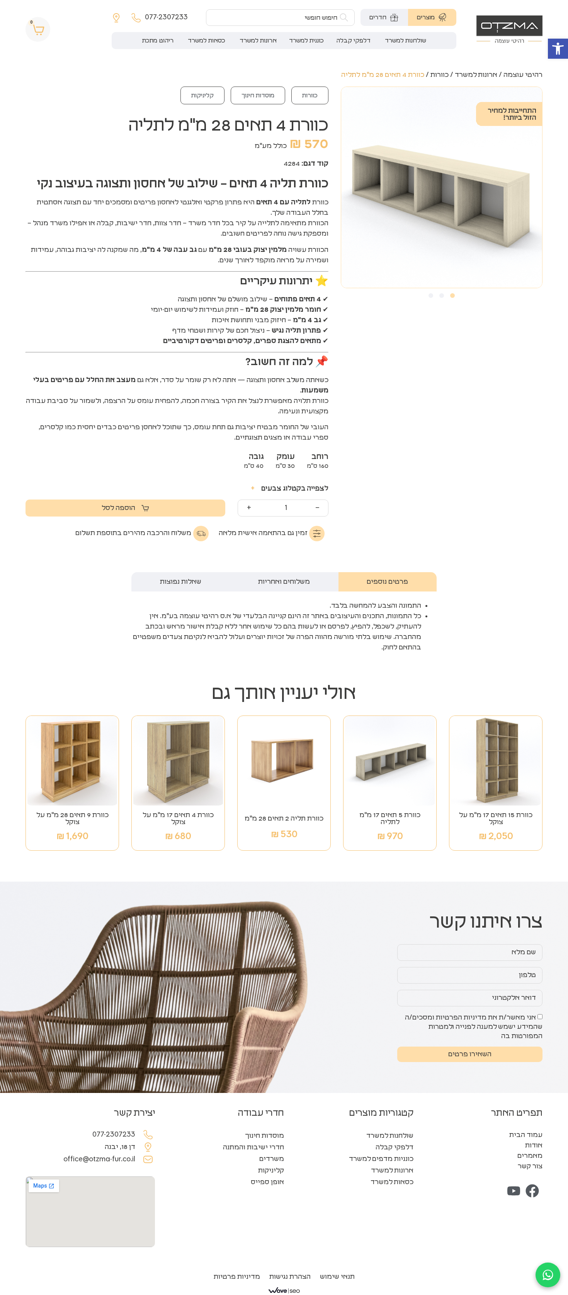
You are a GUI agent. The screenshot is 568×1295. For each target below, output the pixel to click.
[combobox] (280, 17)
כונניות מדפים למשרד (381, 1159)
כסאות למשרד (392, 1182)
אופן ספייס (267, 1182)
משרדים (271, 1159)
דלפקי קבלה (394, 1147)
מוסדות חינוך (257, 95)
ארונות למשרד (476, 74)
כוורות (439, 74)
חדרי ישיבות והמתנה (253, 1147)
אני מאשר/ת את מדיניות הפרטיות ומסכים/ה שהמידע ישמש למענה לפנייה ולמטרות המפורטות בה (473, 1027)
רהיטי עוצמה (522, 74)
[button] (558, 49)
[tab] (432, 17)
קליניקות (202, 95)
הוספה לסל (118, 508)
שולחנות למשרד (389, 1135)
